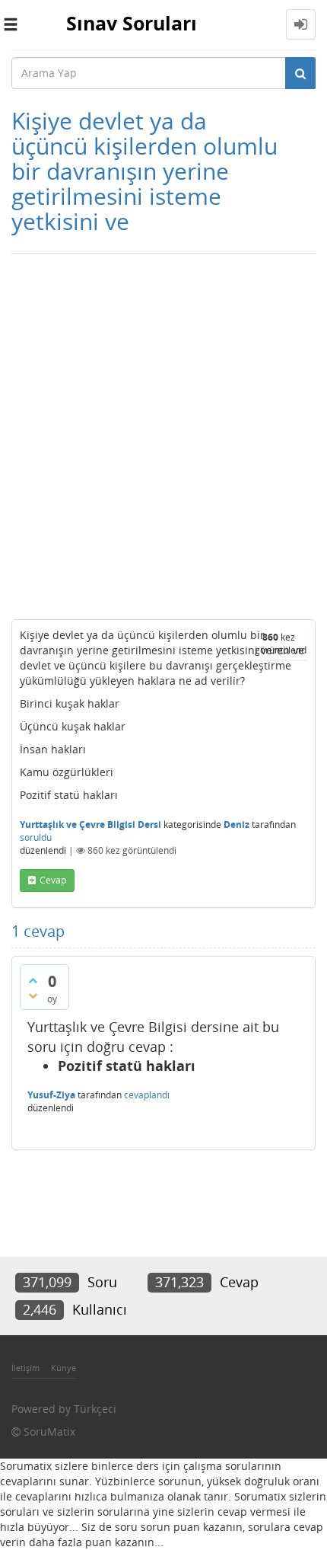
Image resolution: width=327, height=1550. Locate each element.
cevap (53, 880)
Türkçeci (95, 1408)
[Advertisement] (163, 432)
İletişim (25, 1367)
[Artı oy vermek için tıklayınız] (32, 980)
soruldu (36, 837)
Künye (63, 1367)
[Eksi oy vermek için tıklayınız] (32, 995)
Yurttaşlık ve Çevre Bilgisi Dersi (90, 824)
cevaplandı (147, 1094)
